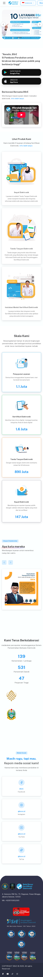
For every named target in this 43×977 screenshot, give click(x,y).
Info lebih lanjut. (17, 98)
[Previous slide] (3, 24)
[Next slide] (40, 24)
